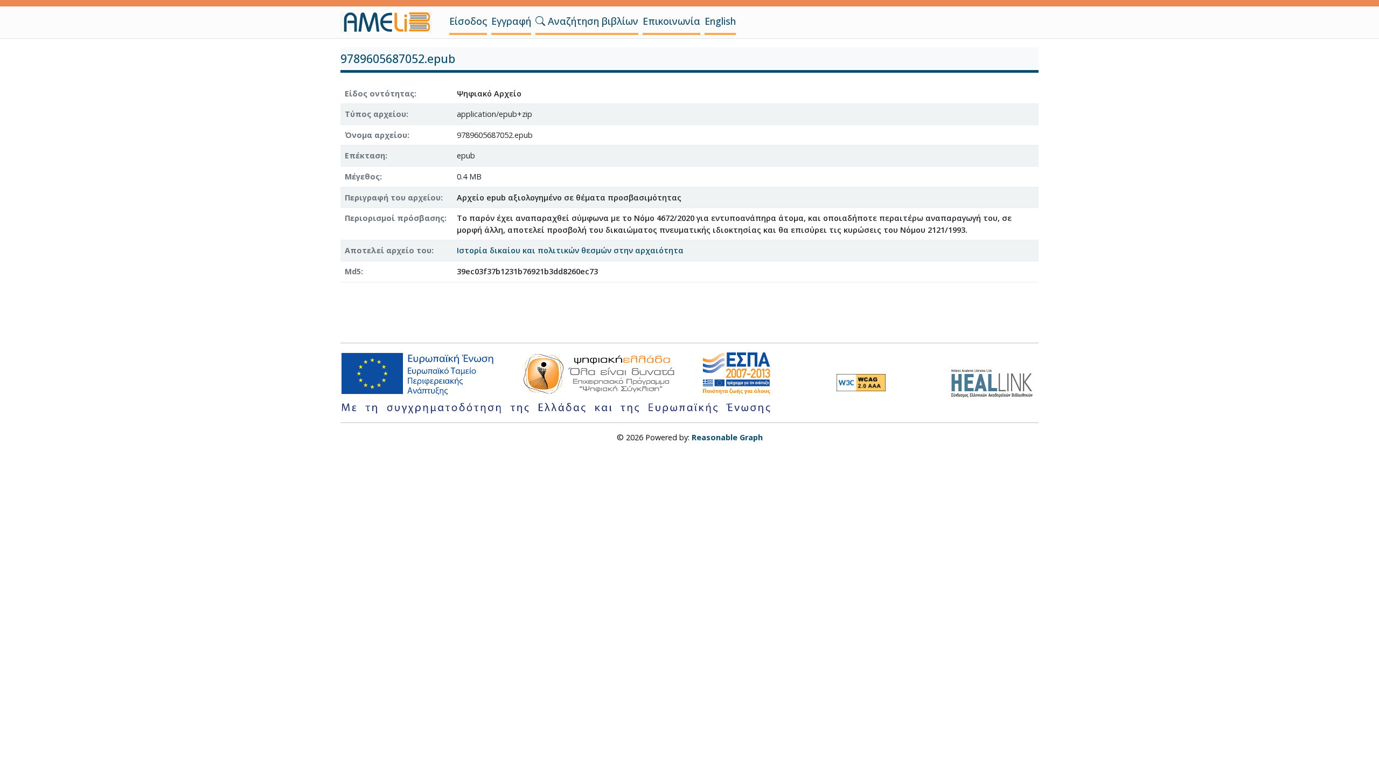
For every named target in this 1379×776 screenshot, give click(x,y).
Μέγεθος (362, 176)
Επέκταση (365, 155)
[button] (540, 21)
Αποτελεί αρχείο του (388, 250)
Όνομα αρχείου (376, 135)
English (720, 21)
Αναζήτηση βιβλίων (591, 21)
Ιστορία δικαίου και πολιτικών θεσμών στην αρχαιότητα (570, 250)
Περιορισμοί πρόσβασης (394, 218)
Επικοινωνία (671, 21)
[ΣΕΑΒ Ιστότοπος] (995, 382)
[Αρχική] (390, 22)
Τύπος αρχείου (375, 114)
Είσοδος (468, 21)
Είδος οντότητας (379, 93)
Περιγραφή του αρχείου (393, 197)
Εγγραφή (511, 21)
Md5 (353, 271)
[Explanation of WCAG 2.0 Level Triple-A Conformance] (861, 382)
